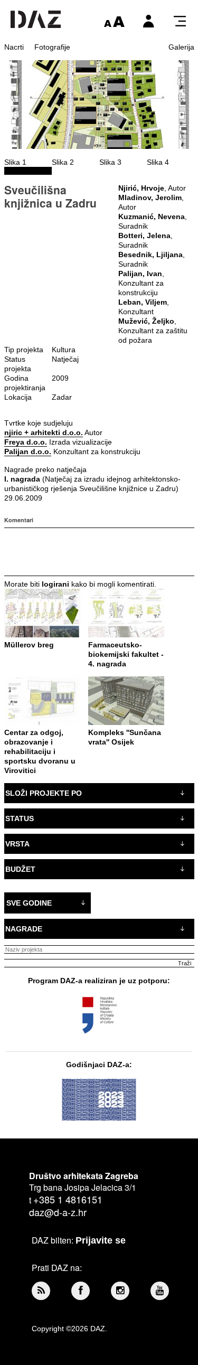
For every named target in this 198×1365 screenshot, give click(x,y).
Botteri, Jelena (144, 235)
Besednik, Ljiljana (150, 254)
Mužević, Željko (146, 321)
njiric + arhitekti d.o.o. (43, 432)
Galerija (181, 47)
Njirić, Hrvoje (141, 188)
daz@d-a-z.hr (58, 1212)
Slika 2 (63, 162)
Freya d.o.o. (25, 442)
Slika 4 (158, 162)
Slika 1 (15, 162)
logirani (55, 584)
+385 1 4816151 (67, 1199)
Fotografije (52, 47)
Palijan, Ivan (140, 273)
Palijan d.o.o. (27, 451)
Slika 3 (110, 162)
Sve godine (29, 903)
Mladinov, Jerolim (150, 197)
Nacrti (14, 47)
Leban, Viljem (142, 302)
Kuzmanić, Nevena (151, 216)
